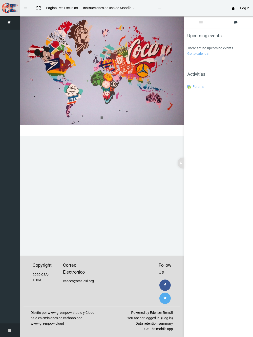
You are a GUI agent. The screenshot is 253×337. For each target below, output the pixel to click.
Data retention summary (154, 323)
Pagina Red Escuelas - (63, 8)
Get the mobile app (158, 329)
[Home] (10, 23)
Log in (245, 8)
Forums (198, 87)
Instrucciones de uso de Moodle (107, 8)
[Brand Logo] (10, 8)
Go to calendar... (199, 54)
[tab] (202, 22)
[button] (38, 8)
